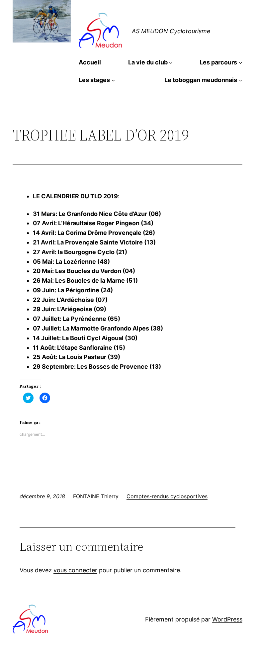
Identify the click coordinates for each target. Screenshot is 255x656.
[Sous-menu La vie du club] (171, 62)
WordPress (227, 619)
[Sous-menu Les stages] (113, 80)
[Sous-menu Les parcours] (240, 62)
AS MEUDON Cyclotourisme (171, 31)
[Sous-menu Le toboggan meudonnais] (240, 80)
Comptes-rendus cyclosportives (167, 496)
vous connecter (75, 570)
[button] (101, 31)
